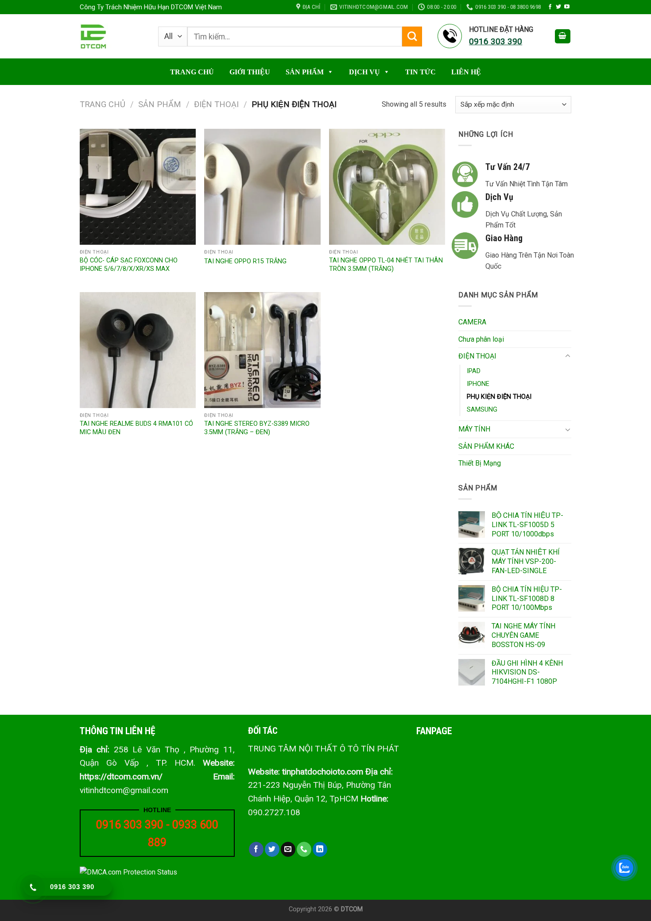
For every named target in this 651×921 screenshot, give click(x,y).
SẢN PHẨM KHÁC (486, 446)
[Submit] (412, 36)
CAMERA (472, 322)
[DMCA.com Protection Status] (128, 871)
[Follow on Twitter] (558, 7)
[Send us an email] (288, 849)
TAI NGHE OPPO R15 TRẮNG (245, 261)
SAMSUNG (482, 409)
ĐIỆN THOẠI (216, 104)
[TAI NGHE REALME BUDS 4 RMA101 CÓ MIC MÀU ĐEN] (138, 350)
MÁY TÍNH (474, 429)
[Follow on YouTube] (567, 7)
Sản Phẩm (159, 104)
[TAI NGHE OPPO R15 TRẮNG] (262, 187)
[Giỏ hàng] (563, 36)
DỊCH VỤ (364, 72)
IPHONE (478, 384)
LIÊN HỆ (466, 72)
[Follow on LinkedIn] (320, 849)
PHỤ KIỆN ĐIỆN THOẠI (499, 397)
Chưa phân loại (481, 339)
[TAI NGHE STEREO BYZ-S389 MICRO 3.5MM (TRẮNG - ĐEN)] (262, 350)
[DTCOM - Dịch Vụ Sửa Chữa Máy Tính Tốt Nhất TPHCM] (112, 36)
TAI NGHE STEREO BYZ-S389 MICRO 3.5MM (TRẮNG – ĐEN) (257, 428)
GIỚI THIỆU (249, 72)
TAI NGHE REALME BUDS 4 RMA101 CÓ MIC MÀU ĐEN (136, 428)
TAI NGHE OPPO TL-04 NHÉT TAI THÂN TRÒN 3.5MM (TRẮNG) (386, 265)
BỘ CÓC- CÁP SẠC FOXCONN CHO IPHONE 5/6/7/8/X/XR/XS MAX (129, 265)
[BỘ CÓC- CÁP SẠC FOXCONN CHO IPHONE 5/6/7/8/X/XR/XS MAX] (138, 187)
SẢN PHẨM (305, 72)
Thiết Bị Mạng (479, 463)
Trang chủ (102, 104)
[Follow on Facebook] (550, 7)
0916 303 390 (129, 824)
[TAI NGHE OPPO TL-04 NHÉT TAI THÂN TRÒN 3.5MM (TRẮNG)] (387, 187)
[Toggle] (567, 356)
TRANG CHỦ (192, 72)
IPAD (473, 371)
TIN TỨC (420, 72)
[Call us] (304, 849)
